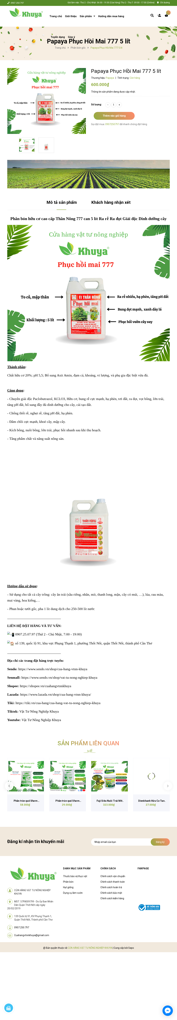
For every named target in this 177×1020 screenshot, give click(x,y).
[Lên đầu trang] (168, 998)
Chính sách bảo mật (111, 892)
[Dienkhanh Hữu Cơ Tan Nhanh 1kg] (151, 776)
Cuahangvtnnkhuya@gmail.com (31, 935)
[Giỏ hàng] (167, 16)
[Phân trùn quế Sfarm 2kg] (67, 776)
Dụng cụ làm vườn (73, 892)
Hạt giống (68, 887)
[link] (52, 669)
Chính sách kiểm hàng (112, 898)
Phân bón (68, 881)
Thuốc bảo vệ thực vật (75, 876)
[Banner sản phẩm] (88, 173)
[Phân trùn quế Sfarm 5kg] (25, 776)
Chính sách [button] (108, 868)
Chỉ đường (165, 2)
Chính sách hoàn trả (111, 887)
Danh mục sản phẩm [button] (77, 868)
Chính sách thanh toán (112, 881)
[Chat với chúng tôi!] (167, 1010)
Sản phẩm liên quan (88, 743)
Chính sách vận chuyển (112, 876)
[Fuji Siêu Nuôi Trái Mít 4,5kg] (109, 776)
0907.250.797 (17, 3)
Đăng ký (160, 842)
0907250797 (112, 124)
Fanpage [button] (143, 868)
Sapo (131, 947)
